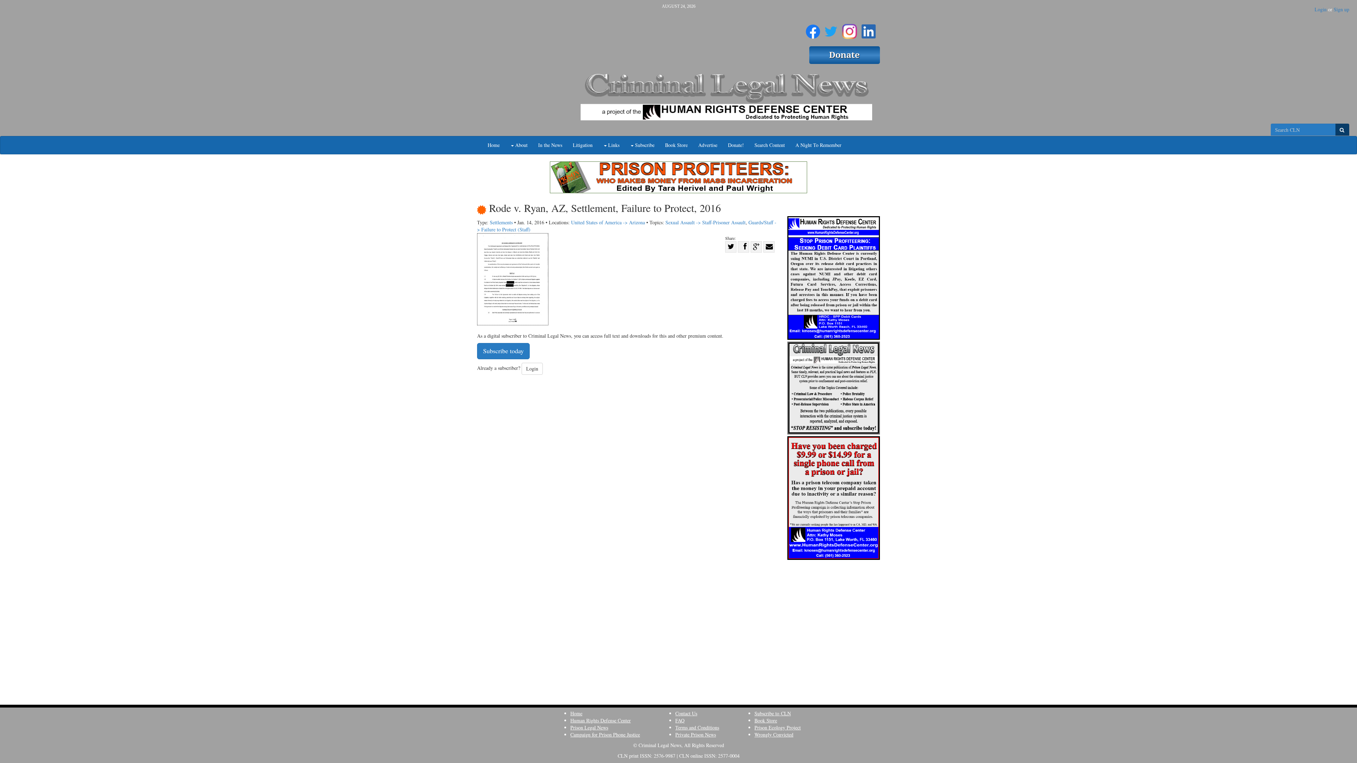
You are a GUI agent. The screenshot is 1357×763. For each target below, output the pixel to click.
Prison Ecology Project (777, 727)
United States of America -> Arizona (608, 222)
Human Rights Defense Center (600, 720)
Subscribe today (503, 351)
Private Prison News (695, 734)
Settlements (501, 222)
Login (1321, 9)
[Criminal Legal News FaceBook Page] (813, 28)
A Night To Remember (818, 145)
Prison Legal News (589, 727)
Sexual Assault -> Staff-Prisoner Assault (705, 222)
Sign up (1341, 9)
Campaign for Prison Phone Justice (605, 734)
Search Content (769, 145)
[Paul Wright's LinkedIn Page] (869, 28)
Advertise (707, 145)
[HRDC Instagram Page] (849, 28)
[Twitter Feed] (831, 28)
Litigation (583, 145)
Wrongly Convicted (773, 734)
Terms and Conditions (697, 727)
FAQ (680, 720)
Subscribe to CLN (772, 713)
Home (494, 145)
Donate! (736, 145)
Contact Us (686, 713)
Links (613, 145)
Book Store (676, 145)
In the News (550, 145)
